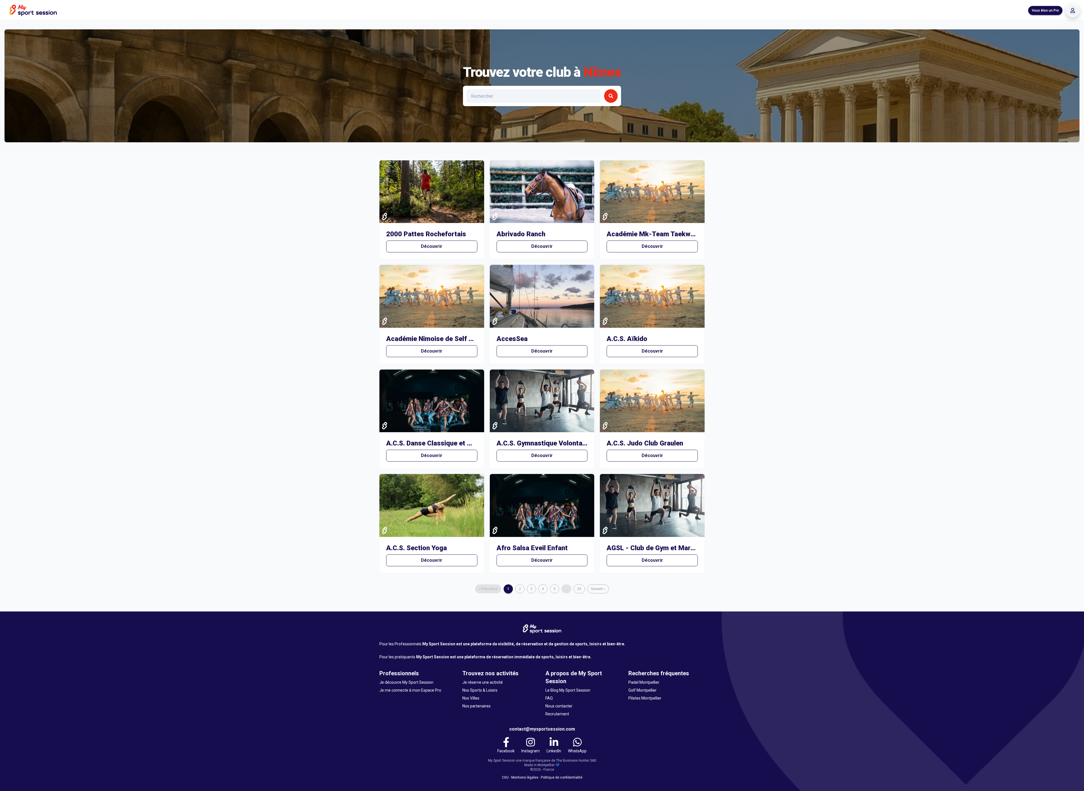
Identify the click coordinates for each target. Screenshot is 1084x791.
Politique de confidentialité (561, 777)
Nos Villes (470, 698)
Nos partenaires (476, 706)
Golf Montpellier (642, 690)
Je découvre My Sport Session (406, 682)
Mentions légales (524, 777)
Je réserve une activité (482, 682)
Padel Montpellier (643, 682)
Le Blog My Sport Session (567, 690)
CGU (505, 777)
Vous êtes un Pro (1045, 10)
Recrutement (557, 714)
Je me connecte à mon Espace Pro (410, 690)
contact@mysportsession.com (542, 729)
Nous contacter (558, 706)
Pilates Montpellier (644, 698)
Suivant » (598, 589)
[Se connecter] (1072, 10)
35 (579, 589)
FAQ (549, 698)
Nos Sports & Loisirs (479, 690)
